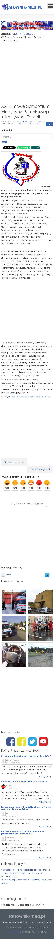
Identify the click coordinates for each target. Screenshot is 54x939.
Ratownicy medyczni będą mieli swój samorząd (24, 781)
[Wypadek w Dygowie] (13, 628)
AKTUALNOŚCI (27, 922)
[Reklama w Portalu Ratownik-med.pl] (27, 25)
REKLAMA (7, 922)
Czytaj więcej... (45, 776)
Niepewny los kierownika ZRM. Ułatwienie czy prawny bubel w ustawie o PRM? (24, 832)
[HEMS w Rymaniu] (40, 655)
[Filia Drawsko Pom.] (40, 601)
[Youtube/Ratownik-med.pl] (43, 742)
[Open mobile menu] (50, 6)
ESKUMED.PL (13, 932)
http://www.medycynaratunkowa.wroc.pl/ (31, 397)
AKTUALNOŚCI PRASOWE (33, 121)
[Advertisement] (27, 71)
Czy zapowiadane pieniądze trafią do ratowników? (26, 756)
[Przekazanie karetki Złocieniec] (13, 601)
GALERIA (39, 922)
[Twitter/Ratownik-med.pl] (32, 742)
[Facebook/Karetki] (21, 742)
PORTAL (16, 922)
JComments (49, 507)
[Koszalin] (40, 628)
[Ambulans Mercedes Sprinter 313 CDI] (13, 655)
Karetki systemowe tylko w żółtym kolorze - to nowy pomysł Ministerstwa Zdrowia (26, 808)
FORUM (48, 922)
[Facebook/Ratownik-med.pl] (11, 742)
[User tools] (49, 124)
